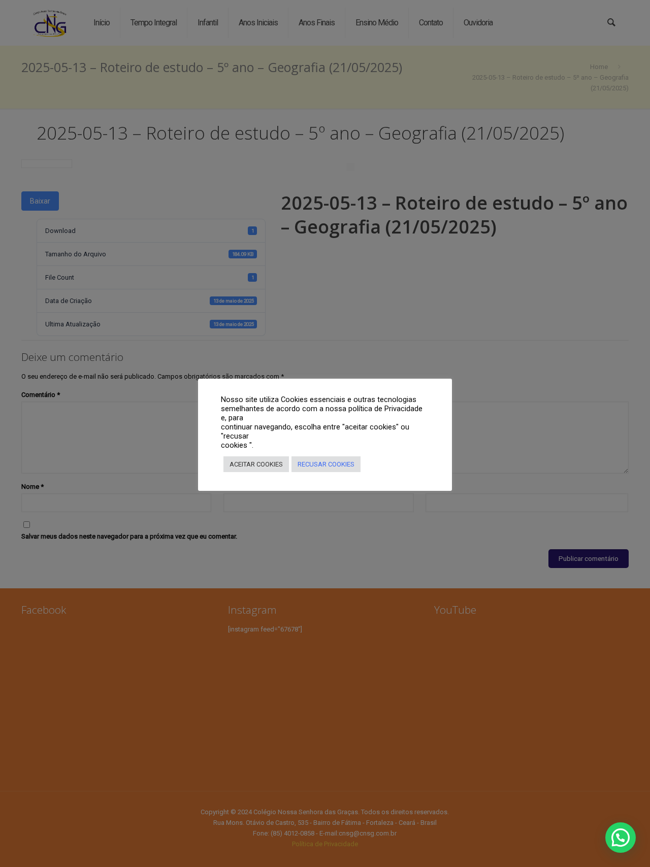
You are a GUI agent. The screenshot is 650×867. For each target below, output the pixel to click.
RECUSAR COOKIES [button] (326, 464)
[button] (620, 837)
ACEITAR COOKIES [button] (256, 464)
